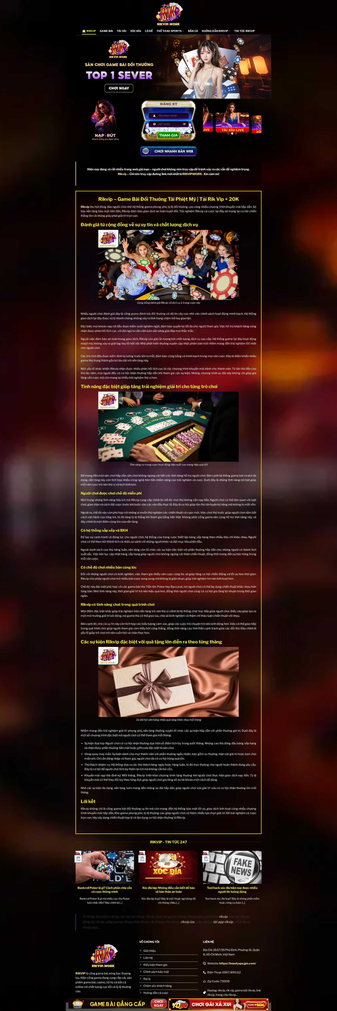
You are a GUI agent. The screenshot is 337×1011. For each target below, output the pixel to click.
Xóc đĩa (135, 31)
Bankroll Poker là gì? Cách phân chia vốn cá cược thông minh (105, 889)
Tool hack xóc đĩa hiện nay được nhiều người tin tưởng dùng (232, 889)
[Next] (256, 118)
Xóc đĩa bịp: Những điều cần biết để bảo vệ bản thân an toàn (168, 889)
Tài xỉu (121, 31)
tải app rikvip (223, 922)
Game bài (106, 31)
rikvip (223, 916)
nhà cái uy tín (106, 624)
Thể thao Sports (169, 31)
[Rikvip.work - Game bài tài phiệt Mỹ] (169, 14)
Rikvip (91, 31)
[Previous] (209, 118)
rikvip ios (187, 922)
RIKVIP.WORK (192, 174)
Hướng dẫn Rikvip (215, 31)
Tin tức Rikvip (244, 31)
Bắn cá (193, 31)
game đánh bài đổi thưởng (148, 313)
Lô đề (149, 31)
